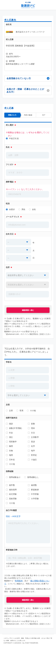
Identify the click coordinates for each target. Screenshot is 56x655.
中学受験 (35, 494)
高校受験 (13, 499)
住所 (8, 267)
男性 (23, 209)
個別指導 (13, 490)
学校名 (9, 362)
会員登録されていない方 (19, 78)
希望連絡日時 (11, 550)
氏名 (8, 147)
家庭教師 (35, 490)
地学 (33, 451)
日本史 (12, 459)
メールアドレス (12, 217)
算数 (33, 424)
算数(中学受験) (15, 428)
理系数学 (13, 442)
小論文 (34, 459)
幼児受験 (13, 494)
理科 (33, 428)
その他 (33, 410)
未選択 (12, 209)
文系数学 (35, 437)
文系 (11, 410)
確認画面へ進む (28, 310)
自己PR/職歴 (11, 510)
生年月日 (10, 234)
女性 (34, 209)
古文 (33, 433)
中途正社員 (14, 138)
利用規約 (19, 581)
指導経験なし (33, 477)
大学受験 (35, 499)
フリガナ (10, 164)
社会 (11, 433)
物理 (11, 446)
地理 (11, 455)
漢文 (11, 437)
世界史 (34, 455)
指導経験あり (15, 477)
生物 (11, 451)
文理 (8, 405)
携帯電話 (10, 182)
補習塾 (34, 485)
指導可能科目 (11, 418)
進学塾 (12, 485)
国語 (11, 424)
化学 (33, 446)
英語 (33, 442)
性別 (8, 203)
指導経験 (10, 471)
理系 (21, 410)
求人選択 (10, 125)
